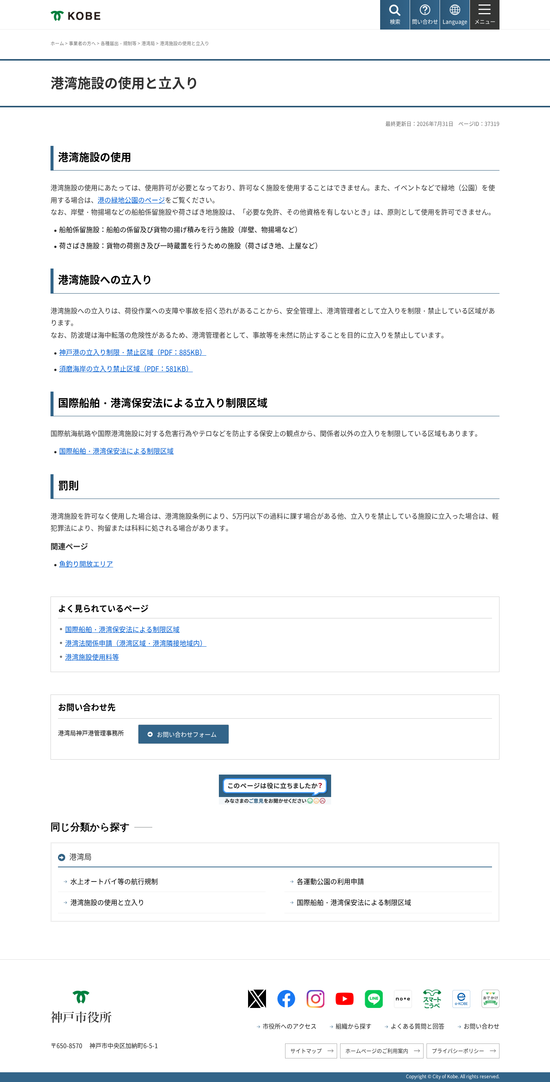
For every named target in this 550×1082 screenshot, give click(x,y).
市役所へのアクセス (290, 1026)
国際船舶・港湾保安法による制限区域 (116, 451)
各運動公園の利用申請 (330, 881)
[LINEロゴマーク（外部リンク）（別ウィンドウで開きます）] (374, 999)
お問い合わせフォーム (187, 734)
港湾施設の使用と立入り (107, 902)
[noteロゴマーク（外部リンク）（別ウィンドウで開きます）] (403, 999)
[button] (395, 15)
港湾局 (148, 43)
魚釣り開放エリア (86, 564)
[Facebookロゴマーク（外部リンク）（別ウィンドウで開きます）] (286, 999)
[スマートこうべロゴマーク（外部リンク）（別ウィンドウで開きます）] (432, 999)
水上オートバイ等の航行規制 (114, 881)
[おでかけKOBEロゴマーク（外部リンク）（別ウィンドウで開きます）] (490, 999)
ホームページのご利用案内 (376, 1050)
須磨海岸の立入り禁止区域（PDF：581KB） (126, 369)
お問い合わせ (481, 1026)
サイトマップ (306, 1050)
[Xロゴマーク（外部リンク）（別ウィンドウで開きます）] (257, 999)
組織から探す (354, 1026)
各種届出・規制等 (119, 43)
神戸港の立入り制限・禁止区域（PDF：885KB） (132, 352)
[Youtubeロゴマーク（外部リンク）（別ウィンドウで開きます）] (345, 999)
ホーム (57, 43)
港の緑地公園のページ (131, 200)
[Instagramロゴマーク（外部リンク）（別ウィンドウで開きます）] (315, 999)
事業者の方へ (82, 43)
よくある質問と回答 (417, 1026)
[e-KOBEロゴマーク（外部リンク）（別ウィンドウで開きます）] (461, 999)
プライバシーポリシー (458, 1050)
